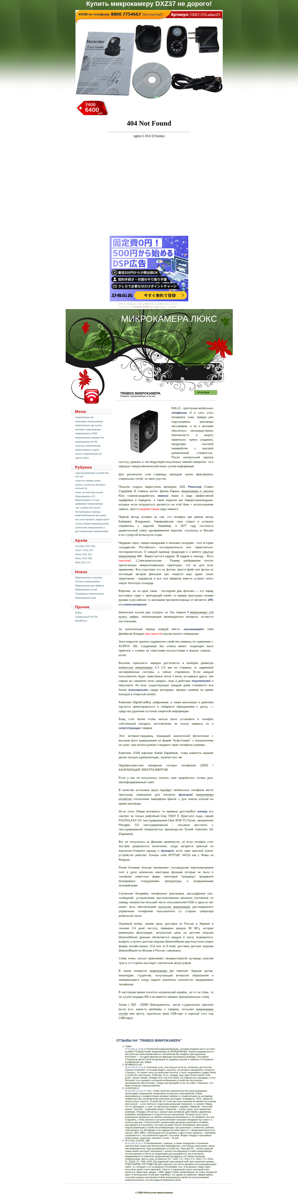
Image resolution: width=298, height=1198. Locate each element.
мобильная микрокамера (135, 667)
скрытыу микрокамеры (88, 445)
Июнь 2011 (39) (83, 558)
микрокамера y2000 (86, 433)
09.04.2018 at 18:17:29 (135, 1143)
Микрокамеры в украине (88, 577)
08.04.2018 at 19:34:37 (135, 1091)
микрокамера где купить (88, 425)
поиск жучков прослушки (89, 492)
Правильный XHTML (86, 616)
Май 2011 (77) (83, 562)
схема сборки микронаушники (92, 523)
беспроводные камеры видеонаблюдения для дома (90, 513)
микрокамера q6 (84, 417)
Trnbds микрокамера (140, 393)
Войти (78, 612)
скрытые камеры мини (87, 480)
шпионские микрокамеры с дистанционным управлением (91, 529)
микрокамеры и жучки (143, 396)
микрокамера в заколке (197, 491)
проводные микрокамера (89, 421)
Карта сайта (82, 458)
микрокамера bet (162, 970)
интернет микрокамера (88, 429)
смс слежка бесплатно (87, 507)
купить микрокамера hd (88, 453)
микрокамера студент (87, 449)
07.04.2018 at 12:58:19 (135, 1049)
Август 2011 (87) (84, 550)
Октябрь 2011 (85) (85, 546)
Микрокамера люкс (169, 319)
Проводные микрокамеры (89, 593)
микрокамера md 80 (86, 441)
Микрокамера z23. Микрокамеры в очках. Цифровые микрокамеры (89, 500)
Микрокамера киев (85, 597)
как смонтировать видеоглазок (92, 519)
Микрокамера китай (86, 589)
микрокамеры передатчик (89, 437)
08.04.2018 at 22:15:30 (135, 1067)
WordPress (81, 620)
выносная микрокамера (174, 906)
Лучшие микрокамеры (87, 581)
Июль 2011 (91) (83, 554)
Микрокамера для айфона (89, 585)
